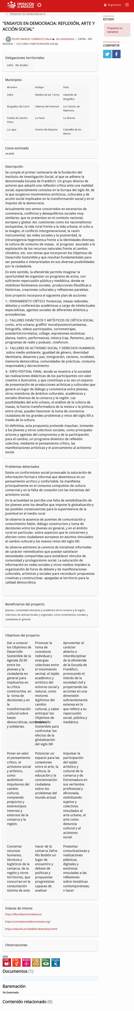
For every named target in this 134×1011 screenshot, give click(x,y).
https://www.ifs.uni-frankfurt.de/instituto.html (31, 929)
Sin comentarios (65, 39)
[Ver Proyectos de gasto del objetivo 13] (46, 962)
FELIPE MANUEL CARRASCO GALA (31, 39)
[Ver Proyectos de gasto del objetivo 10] (26, 962)
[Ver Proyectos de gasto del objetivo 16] (55, 962)
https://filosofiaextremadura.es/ (23, 914)
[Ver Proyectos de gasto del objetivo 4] (7, 962)
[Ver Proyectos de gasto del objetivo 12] (36, 962)
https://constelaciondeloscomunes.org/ (27, 921)
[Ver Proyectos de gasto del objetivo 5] (16, 962)
